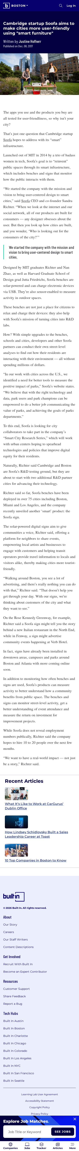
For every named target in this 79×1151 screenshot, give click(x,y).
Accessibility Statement (39, 1100)
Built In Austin (13, 1021)
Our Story (10, 924)
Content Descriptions (18, 947)
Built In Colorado (15, 1051)
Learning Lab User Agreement (39, 1094)
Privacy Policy (39, 1113)
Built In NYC (11, 1066)
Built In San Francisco (18, 1073)
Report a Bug (12, 1004)
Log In (71, 5)
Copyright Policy (39, 1107)
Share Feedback (14, 996)
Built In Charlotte (15, 1036)
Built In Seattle (13, 1081)
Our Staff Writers (15, 939)
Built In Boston (14, 1028)
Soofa (7, 139)
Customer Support (16, 989)
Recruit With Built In (18, 964)
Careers (8, 932)
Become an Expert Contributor (25, 971)
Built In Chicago (14, 1043)
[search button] (60, 5)
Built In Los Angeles (17, 1058)
